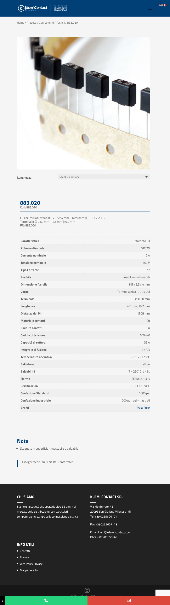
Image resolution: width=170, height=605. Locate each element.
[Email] (128, 600)
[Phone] (46, 600)
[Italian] (165, 4)
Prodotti (31, 22)
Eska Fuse (143, 407)
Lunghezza (24, 177)
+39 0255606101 (106, 516)
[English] (161, 4)
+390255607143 (106, 524)
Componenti (46, 22)
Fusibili (60, 22)
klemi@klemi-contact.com (114, 532)
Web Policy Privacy (31, 563)
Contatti (25, 551)
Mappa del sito (29, 570)
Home (20, 22)
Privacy (24, 557)
